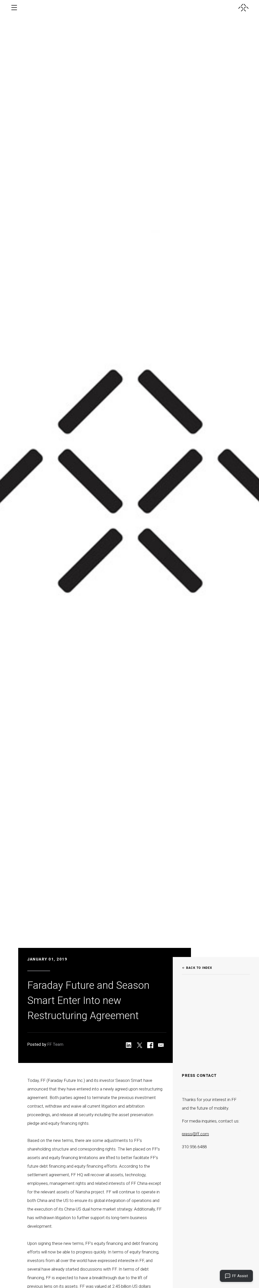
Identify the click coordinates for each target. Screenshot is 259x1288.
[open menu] (14, 8)
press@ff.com (195, 1133)
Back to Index (197, 968)
